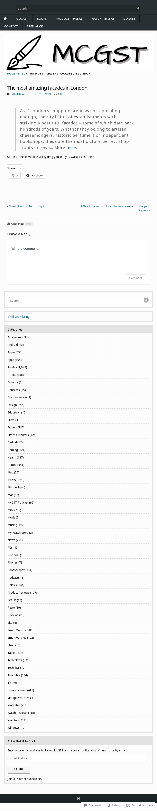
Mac (10, 495)
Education (14, 412)
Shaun (16, 94)
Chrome (13, 382)
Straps (12, 645)
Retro (11, 607)
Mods (11, 517)
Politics (12, 585)
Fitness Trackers (18, 435)
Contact (11, 26)
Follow (19, 769)
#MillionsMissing (18, 317)
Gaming (13, 450)
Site (10, 623)
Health (12, 457)
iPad (10, 472)
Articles (12, 367)
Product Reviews (69, 18)
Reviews (13, 615)
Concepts (14, 390)
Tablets (12, 653)
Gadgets (13, 442)
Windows (14, 728)
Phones (13, 562)
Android (13, 345)
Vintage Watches (18, 698)
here (71, 147)
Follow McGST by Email (21, 741)
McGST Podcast (18, 502)
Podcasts (14, 577)
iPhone (12, 480)
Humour (13, 465)
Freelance (35, 26)
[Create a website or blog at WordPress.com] (78, 799)
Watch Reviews (103, 18)
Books (42, 18)
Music (11, 525)
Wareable (14, 705)
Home (11, 73)
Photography (16, 570)
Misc (21, 73)
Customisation (17, 397)
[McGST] (78, 52)
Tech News (15, 660)
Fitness (12, 427)
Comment (135, 278)
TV (9, 682)
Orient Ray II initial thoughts (27, 206)
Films (11, 420)
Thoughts (14, 675)
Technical (13, 668)
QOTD (12, 600)
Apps (11, 360)
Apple (11, 352)
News (11, 540)
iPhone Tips (15, 487)
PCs (10, 547)
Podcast (21, 18)
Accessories (15, 337)
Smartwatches (17, 637)
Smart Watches (18, 630)
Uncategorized (17, 690)
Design (12, 405)
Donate (129, 18)
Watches (13, 720)
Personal (13, 555)
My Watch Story (18, 532)
